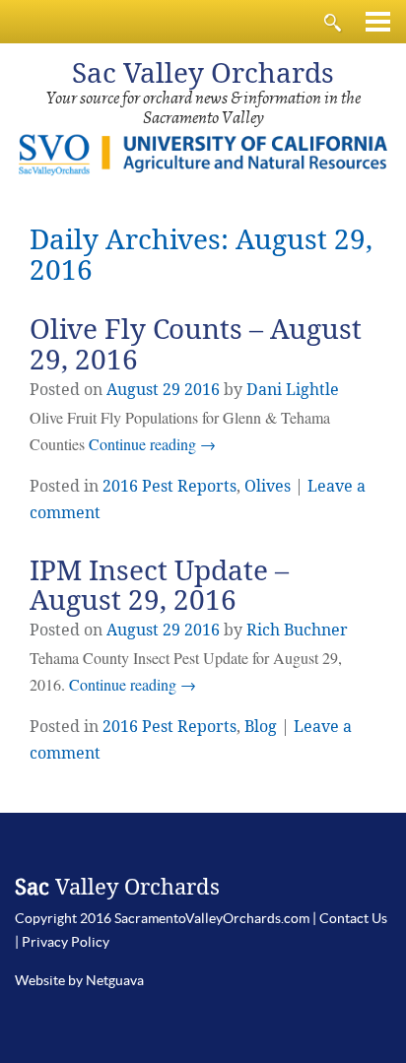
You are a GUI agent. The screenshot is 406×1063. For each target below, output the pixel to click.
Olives (267, 486)
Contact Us (353, 918)
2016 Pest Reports (169, 486)
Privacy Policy (65, 942)
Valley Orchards (203, 73)
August (132, 389)
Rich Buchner (297, 630)
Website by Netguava (79, 980)
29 (171, 389)
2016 (202, 389)
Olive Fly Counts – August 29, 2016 (196, 344)
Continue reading (152, 443)
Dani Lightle (292, 389)
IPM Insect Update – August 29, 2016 (159, 586)
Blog (260, 726)
